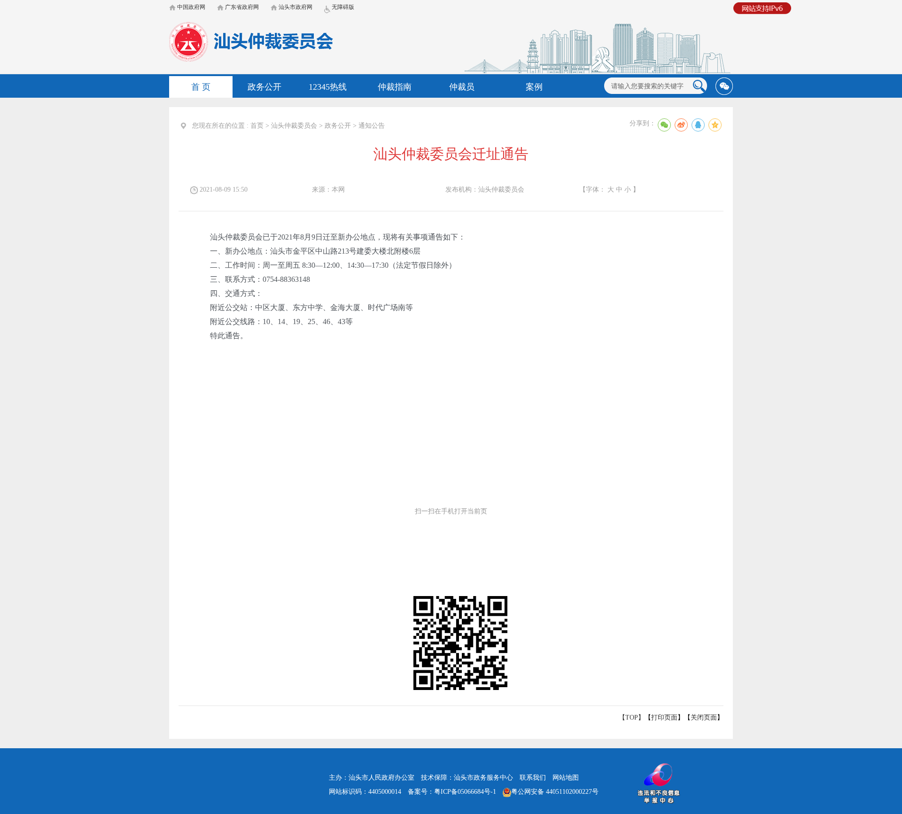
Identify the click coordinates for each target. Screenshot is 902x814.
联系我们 (533, 777)
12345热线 (328, 87)
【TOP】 (632, 717)
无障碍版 (342, 7)
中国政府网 (190, 7)
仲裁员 (461, 87)
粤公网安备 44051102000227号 (555, 791)
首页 (257, 125)
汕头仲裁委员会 (294, 125)
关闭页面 (704, 717)
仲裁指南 (395, 87)
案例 (534, 87)
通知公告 (371, 125)
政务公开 (264, 87)
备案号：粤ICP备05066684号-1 (452, 791)
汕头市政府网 (294, 7)
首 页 (200, 87)
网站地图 (565, 777)
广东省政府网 (241, 7)
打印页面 (664, 717)
